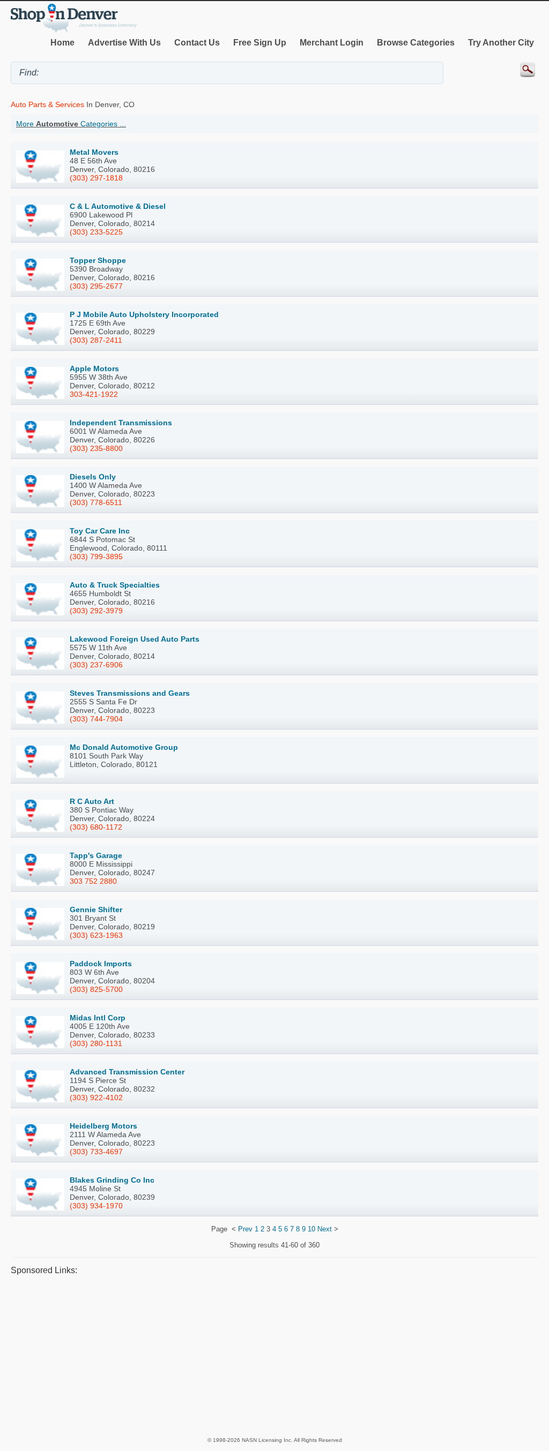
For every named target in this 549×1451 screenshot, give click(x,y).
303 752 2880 (93, 881)
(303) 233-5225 (96, 232)
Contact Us (197, 42)
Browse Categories (416, 42)
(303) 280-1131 (96, 1043)
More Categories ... (71, 123)
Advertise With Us (124, 42)
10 (311, 1229)
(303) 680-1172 (96, 827)
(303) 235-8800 (96, 448)
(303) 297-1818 (96, 178)
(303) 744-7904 (96, 719)
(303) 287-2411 (96, 340)
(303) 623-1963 (96, 935)
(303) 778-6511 (96, 502)
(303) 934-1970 (96, 1205)
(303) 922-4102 (96, 1097)
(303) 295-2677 (96, 286)
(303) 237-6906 (96, 664)
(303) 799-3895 (96, 556)
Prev (245, 1229)
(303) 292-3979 (96, 610)
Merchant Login (331, 42)
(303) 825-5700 (96, 989)
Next (324, 1229)
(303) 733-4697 (96, 1151)
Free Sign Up (259, 42)
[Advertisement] (274, 1355)
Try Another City (501, 42)
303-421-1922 (94, 394)
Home (62, 42)
